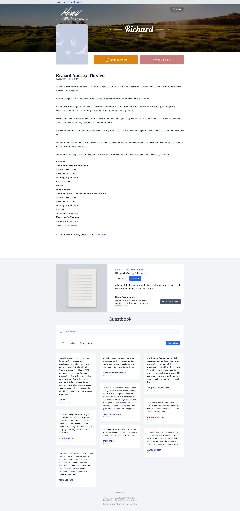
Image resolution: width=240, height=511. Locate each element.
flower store (101, 234)
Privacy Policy (113, 500)
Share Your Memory (170, 301)
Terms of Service (127, 500)
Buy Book (135, 278)
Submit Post (173, 343)
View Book (121, 278)
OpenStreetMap (122, 504)
